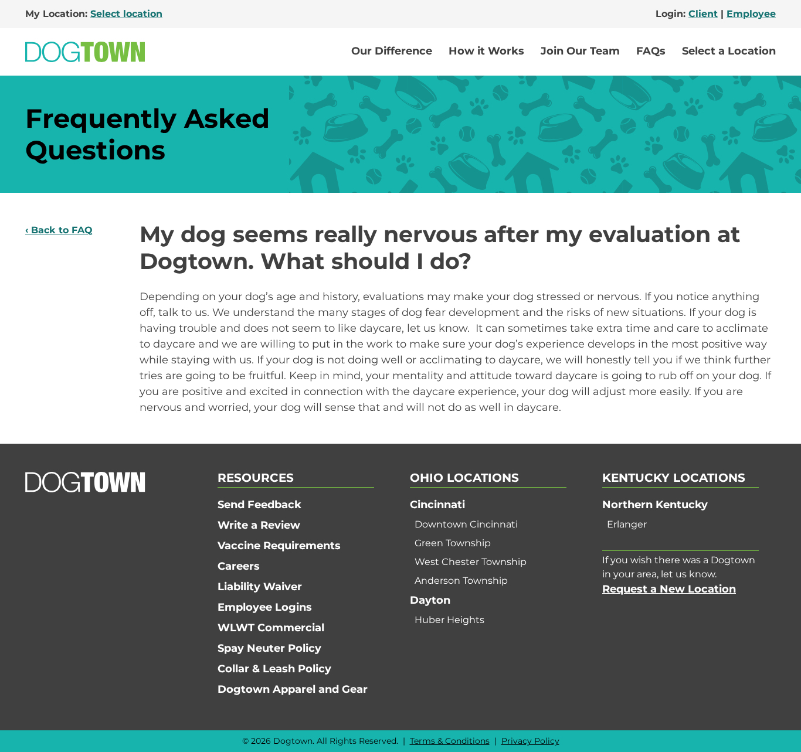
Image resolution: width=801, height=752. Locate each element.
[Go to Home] (85, 52)
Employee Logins (265, 607)
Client (703, 13)
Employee (751, 13)
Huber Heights (449, 619)
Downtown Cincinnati (466, 524)
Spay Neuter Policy (269, 648)
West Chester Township (471, 561)
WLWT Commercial (271, 627)
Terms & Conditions (450, 741)
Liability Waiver (260, 586)
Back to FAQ (62, 230)
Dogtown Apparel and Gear (293, 689)
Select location (126, 13)
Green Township (453, 543)
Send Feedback (259, 504)
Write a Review (259, 525)
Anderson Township (461, 580)
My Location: (93, 13)
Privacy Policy (530, 741)
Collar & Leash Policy (274, 668)
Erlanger (627, 524)
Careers (239, 566)
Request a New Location (669, 589)
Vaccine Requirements (279, 545)
